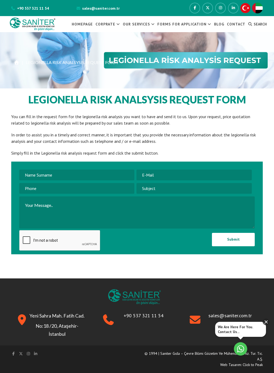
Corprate (105, 24)
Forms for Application (182, 24)
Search (260, 24)
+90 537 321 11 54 (33, 8)
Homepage (82, 24)
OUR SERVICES (136, 24)
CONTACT (236, 24)
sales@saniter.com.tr (101, 8)
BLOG (219, 24)
